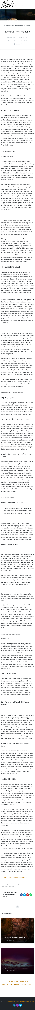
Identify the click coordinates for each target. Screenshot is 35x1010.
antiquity (29, 884)
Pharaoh (13, 884)
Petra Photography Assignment (16, 937)
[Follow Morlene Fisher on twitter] (20, 1005)
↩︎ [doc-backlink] (26, 877)
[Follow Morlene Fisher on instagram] (17, 1005)
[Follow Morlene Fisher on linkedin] (14, 1005)
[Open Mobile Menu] (32, 4)
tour (3, 886)
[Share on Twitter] (24, 894)
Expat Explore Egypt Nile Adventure (14, 877)
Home (6, 25)
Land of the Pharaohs (24, 25)
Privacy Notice (30, 1001)
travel (3, 884)
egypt (7, 884)
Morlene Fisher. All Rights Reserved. (15, 1001)
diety (17, 884)
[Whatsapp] (30, 894)
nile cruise (23, 884)
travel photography (10, 886)
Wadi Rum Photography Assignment (17, 968)
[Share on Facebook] (21, 894)
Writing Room (13, 25)
